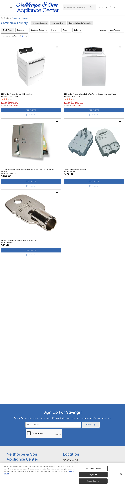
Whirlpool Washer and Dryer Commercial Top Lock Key (19, 240)
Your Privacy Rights (93, 468)
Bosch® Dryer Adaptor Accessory (75, 169)
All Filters (8, 30)
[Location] (107, 7)
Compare (32, 115)
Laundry (25, 18)
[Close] (121, 474)
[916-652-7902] (110, 7)
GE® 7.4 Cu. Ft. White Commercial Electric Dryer (17, 94)
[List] (103, 7)
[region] (62, 474)
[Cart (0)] (114, 7)
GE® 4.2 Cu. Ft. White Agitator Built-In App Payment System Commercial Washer (90, 94)
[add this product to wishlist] (57, 47)
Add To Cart (31, 110)
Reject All (93, 475)
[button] (11, 7)
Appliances (16, 18)
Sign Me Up (90, 425)
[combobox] (21, 30)
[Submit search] (91, 7)
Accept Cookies (93, 481)
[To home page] (37, 7)
